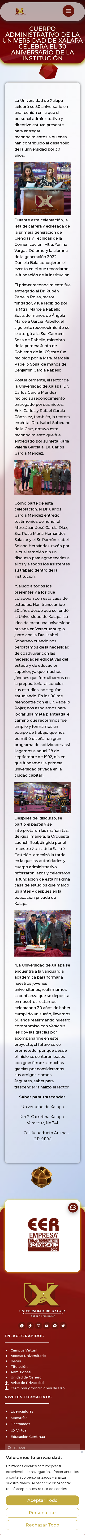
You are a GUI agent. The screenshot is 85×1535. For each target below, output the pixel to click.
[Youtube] (46, 1325)
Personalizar (42, 1512)
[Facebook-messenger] (55, 1325)
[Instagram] (38, 1325)
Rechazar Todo (42, 1525)
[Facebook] (22, 1325)
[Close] (82, 1452)
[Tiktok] (30, 1325)
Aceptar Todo (42, 1500)
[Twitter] (63, 1325)
